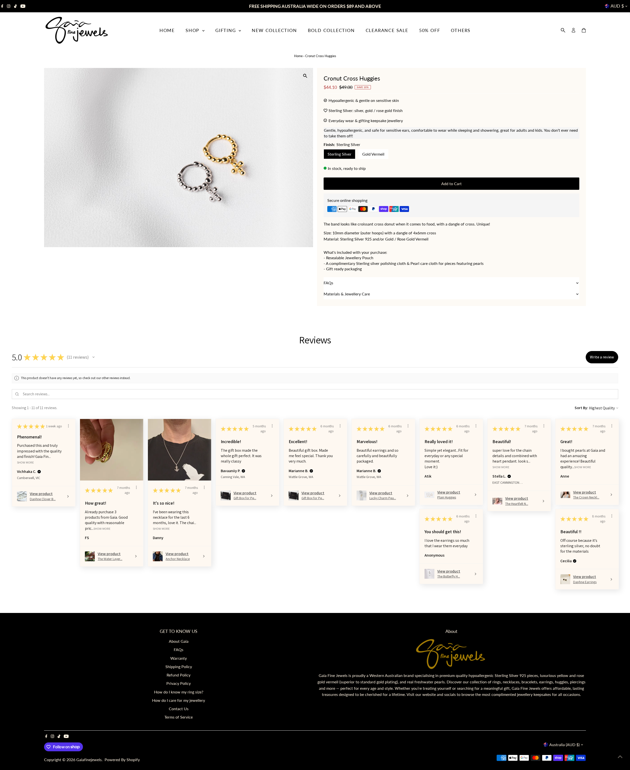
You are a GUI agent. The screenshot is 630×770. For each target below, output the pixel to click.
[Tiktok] (15, 6)
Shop (193, 30)
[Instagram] (9, 6)
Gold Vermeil (373, 154)
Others (461, 30)
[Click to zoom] (305, 75)
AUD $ (617, 6)
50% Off (429, 30)
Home (167, 30)
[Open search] (563, 30)
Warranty (178, 658)
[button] (93, 357)
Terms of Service (178, 717)
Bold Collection (331, 30)
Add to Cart (451, 183)
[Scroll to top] (620, 756)
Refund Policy (178, 675)
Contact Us (179, 708)
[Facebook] (2, 6)
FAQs (178, 649)
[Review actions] (68, 425)
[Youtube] (23, 6)
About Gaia (179, 641)
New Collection (274, 30)
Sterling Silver (339, 154)
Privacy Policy (178, 683)
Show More (25, 462)
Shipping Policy (178, 666)
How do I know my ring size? (178, 692)
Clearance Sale (387, 30)
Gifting (226, 30)
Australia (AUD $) (564, 744)
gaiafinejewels (89, 759)
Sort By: (581, 407)
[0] (584, 30)
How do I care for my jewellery (178, 700)
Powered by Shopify (122, 759)
